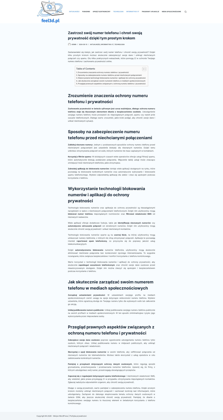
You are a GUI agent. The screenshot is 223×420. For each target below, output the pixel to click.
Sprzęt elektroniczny (101, 11)
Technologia (118, 11)
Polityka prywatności (78, 416)
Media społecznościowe (171, 11)
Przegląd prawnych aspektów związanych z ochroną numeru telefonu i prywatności (112, 84)
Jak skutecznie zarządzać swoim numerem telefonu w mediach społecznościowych (111, 81)
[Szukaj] (185, 12)
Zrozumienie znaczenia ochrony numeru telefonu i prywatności (103, 72)
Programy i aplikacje (150, 11)
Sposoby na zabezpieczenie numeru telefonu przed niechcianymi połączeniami (110, 75)
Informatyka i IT (132, 11)
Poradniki (86, 11)
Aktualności (74, 11)
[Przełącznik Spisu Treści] (143, 69)
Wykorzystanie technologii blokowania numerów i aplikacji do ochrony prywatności (112, 78)
